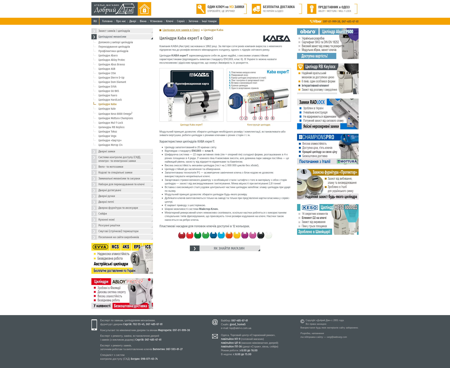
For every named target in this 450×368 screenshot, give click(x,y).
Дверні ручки (106, 196)
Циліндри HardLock (110, 99)
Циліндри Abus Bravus (111, 64)
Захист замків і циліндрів (114, 31)
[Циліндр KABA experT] (191, 95)
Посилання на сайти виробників (118, 237)
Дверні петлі (106, 202)
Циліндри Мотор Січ (110, 145)
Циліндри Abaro (108, 55)
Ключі (169, 21)
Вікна (143, 21)
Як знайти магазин (229, 248)
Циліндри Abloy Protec (111, 60)
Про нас (121, 21)
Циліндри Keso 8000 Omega (115, 113)
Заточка (193, 21)
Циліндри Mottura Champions (115, 118)
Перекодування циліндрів (114, 46)
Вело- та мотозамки (110, 167)
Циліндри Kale (107, 108)
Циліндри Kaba (107, 104)
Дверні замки (106, 151)
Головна (107, 21)
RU (95, 21)
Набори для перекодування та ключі (121, 184)
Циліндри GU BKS (108, 91)
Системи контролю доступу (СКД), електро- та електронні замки (119, 159)
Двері (132, 21)
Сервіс (181, 21)
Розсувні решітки (109, 225)
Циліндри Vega (107, 136)
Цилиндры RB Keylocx (111, 127)
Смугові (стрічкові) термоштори (118, 231)
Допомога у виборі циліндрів (115, 42)
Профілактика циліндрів (113, 51)
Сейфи (102, 213)
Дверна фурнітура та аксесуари (118, 208)
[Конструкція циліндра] (259, 95)
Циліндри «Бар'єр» (110, 140)
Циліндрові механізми (112, 36)
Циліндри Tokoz (107, 131)
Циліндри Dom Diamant (112, 82)
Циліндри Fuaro (107, 95)
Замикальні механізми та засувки (119, 178)
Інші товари (209, 21)
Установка (156, 21)
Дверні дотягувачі (109, 190)
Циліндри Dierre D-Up (111, 77)
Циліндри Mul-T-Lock (110, 122)
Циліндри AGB (106, 68)
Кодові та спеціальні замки (115, 172)
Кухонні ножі (106, 219)
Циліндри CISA (107, 73)
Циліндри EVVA (107, 86)
